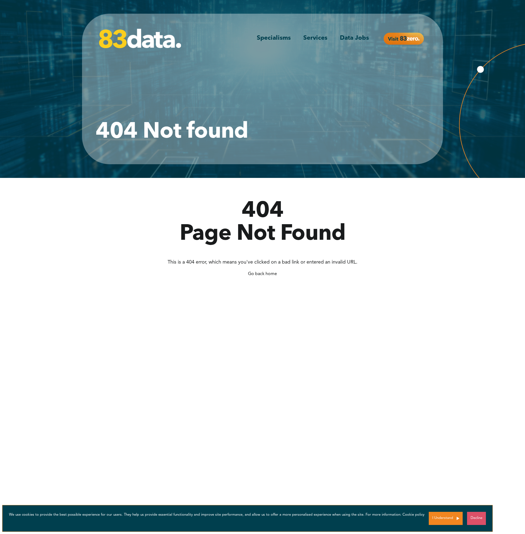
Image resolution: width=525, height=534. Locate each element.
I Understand (442, 518)
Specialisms (274, 38)
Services (315, 38)
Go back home (262, 274)
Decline (476, 518)
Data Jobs (354, 38)
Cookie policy (413, 514)
